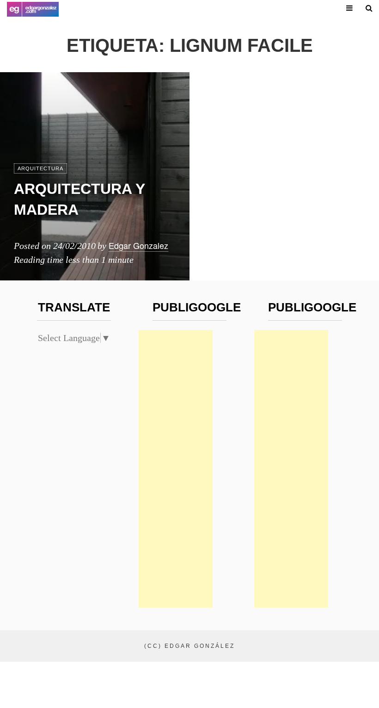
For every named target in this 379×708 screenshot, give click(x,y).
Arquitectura (40, 168)
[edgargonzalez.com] (33, 9)
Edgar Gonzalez (138, 245)
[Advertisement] (176, 469)
